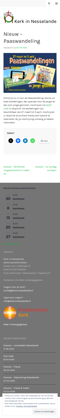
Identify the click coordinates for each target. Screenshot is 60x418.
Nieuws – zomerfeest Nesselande (20, 345)
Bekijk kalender (11, 243)
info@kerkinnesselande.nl (17, 301)
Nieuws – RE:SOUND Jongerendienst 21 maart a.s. (16, 170)
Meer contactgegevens (15, 324)
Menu (56, 3)
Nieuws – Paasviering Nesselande (21, 377)
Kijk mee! (8, 356)
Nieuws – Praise (11, 366)
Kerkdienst (18, 198)
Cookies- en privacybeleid (26, 406)
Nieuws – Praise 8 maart (16, 388)
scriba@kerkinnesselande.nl (18, 290)
